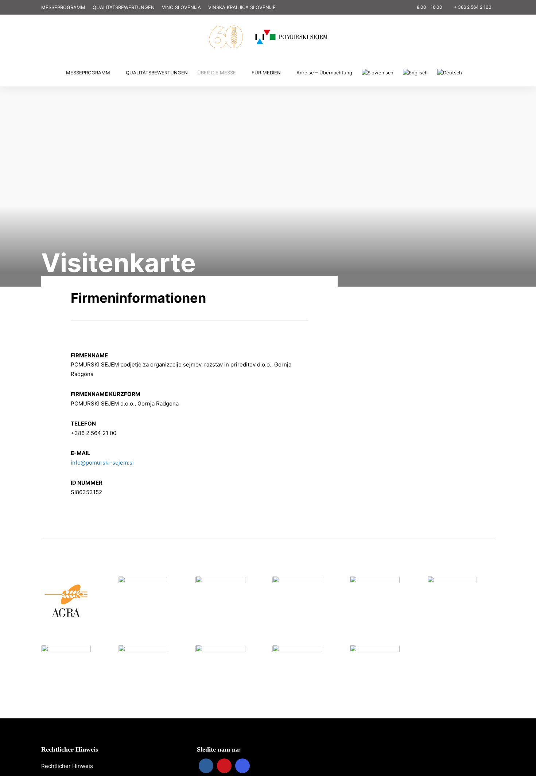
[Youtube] (40, 30)
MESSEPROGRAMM (63, 7)
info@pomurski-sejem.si (102, 462)
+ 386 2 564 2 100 (473, 7)
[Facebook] (206, 765)
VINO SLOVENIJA (181, 7)
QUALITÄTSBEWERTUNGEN (124, 7)
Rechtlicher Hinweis (67, 766)
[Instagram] (50, 30)
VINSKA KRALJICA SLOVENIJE (242, 7)
